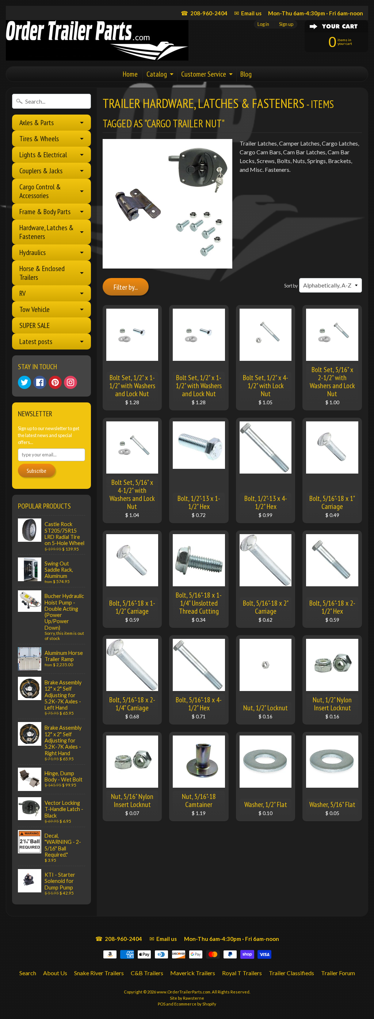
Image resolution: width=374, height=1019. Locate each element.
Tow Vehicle (34, 309)
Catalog (156, 74)
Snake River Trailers (99, 972)
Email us (248, 12)
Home (130, 74)
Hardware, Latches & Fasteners (46, 232)
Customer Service (203, 74)
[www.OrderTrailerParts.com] (97, 40)
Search (27, 972)
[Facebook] (39, 382)
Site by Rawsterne (187, 998)
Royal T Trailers (242, 972)
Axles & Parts (36, 122)
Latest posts (35, 341)
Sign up (286, 24)
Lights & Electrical (43, 154)
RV (22, 293)
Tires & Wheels (39, 138)
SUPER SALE (34, 325)
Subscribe (36, 470)
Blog (246, 74)
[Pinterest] (55, 382)
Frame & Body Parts (44, 211)
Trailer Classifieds (291, 972)
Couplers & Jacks (40, 170)
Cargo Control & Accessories (40, 191)
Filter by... (126, 287)
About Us (55, 972)
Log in (263, 24)
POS (161, 1003)
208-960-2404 (204, 12)
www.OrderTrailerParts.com (183, 991)
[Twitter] (24, 382)
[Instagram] (70, 382)
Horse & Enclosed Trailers (42, 273)
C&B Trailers (147, 972)
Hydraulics (32, 252)
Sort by (291, 286)
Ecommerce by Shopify (195, 1003)
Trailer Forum (338, 972)
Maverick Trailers (192, 972)
